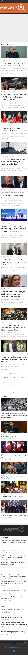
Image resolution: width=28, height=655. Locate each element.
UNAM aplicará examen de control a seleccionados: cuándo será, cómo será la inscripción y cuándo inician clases (14, 542)
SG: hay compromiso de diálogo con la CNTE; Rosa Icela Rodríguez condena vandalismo (14, 97)
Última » (14, 384)
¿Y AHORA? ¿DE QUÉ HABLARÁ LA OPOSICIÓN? (13, 477)
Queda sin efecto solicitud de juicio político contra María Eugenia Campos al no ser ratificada (13, 294)
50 (17, 381)
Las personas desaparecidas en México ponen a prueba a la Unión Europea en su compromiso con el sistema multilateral (14, 415)
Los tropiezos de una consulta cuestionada (12, 496)
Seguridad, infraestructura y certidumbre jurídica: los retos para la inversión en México (13, 228)
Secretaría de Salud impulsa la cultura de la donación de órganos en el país (13, 262)
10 (14, 377)
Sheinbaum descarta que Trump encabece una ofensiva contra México (12, 195)
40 (14, 381)
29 (24, 377)
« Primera (5, 377)
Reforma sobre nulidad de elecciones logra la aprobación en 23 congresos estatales (13, 327)
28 (22, 377)
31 (6, 381)
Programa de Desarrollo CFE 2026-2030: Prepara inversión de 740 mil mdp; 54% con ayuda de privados (13, 583)
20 (17, 377)
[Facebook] (14, 651)
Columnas (3, 412)
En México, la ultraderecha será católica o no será (13, 515)
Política (3, 60)
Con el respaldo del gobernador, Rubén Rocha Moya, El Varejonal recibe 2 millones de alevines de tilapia (14, 624)
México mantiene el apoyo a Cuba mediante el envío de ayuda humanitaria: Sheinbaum (13, 161)
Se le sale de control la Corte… (8, 436)
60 (20, 381)
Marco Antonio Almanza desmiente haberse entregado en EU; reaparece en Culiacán (14, 359)
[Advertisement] (14, 27)
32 (9, 381)
